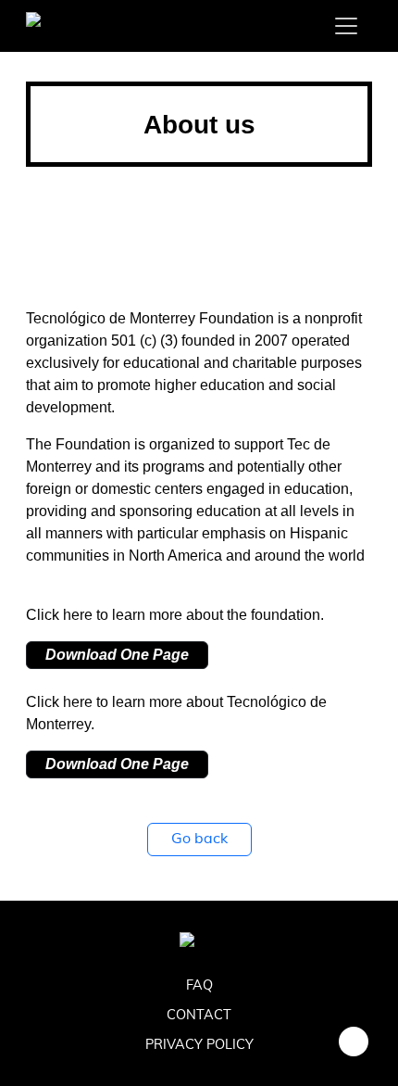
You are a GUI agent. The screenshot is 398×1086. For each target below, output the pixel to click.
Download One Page (117, 655)
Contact (199, 1016)
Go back (199, 839)
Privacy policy (199, 1046)
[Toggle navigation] (346, 25)
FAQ (199, 986)
